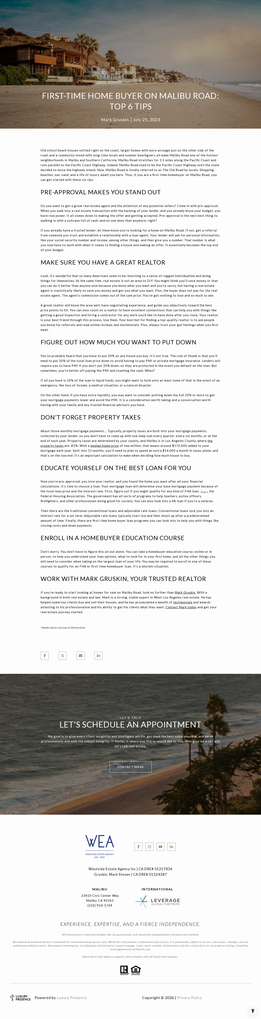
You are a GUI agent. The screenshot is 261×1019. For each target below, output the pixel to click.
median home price (105, 445)
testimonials (182, 602)
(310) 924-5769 (99, 905)
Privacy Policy (189, 997)
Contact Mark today (181, 607)
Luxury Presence (72, 997)
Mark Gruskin (185, 592)
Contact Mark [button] (130, 767)
